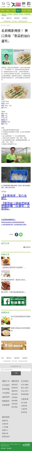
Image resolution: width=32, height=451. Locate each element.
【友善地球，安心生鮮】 (14, 197)
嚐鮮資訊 (15, 381)
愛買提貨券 (6, 437)
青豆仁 (3, 103)
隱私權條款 (9, 448)
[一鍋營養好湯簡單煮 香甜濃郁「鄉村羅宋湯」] (5, 265)
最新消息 (3, 10)
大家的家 (24, 406)
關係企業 (5, 433)
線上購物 (13, 10)
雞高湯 (3, 120)
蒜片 (2, 107)
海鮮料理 (15, 391)
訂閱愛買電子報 (15, 366)
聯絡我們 (29, 10)
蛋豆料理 (15, 394)
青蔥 (2, 105)
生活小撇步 (25, 385)
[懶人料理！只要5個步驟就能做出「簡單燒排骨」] (5, 290)
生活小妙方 (25, 391)
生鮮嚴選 (6, 405)
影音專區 (15, 407)
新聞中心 (5, 430)
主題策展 (15, 14)
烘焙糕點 (15, 401)
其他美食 (15, 404)
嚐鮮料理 (4, 14)
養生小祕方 (25, 388)
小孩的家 (24, 409)
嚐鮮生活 (19, 10)
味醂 (2, 116)
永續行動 (5, 424)
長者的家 (24, 412)
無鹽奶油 (3, 122)
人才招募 (5, 427)
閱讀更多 (28, 247)
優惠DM (8, 10)
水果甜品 (15, 397)
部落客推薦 (27, 14)
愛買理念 (5, 421)
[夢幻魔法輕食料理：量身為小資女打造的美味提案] (5, 277)
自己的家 (24, 403)
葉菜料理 (15, 385)
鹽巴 (2, 113)
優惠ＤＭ (6, 381)
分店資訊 (6, 385)
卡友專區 (24, 10)
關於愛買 (6, 417)
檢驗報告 (6, 401)
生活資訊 (9, 14)
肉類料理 (15, 388)
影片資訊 (21, 14)
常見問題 (6, 389)
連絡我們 (6, 397)
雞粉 (2, 124)
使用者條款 (3, 448)
